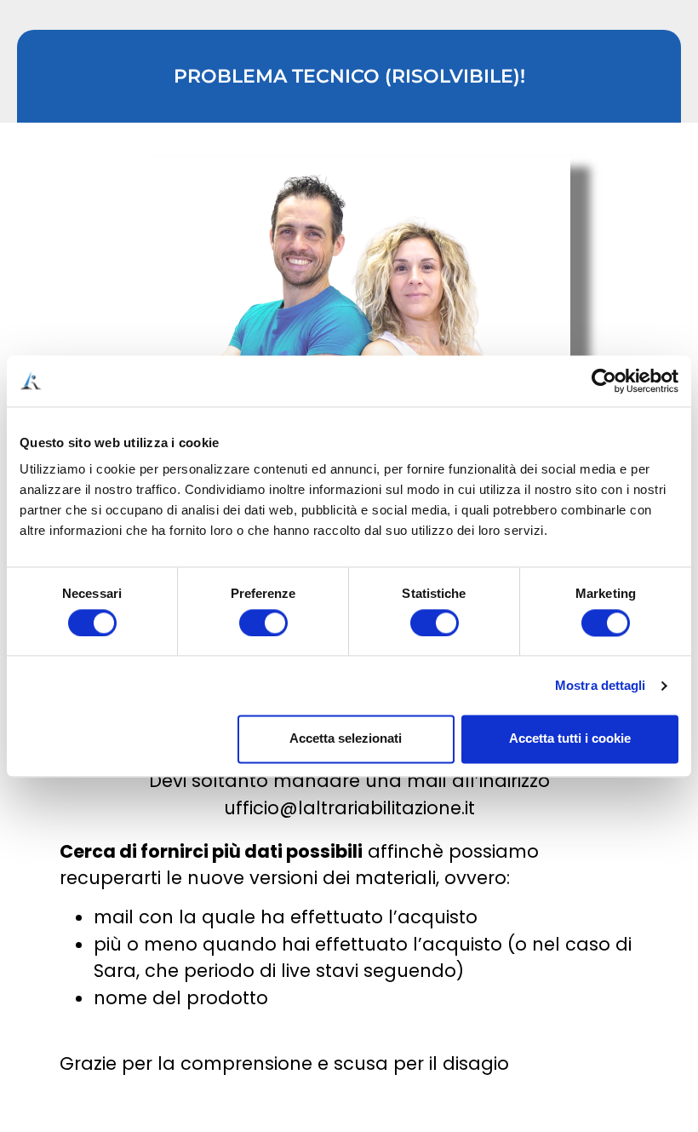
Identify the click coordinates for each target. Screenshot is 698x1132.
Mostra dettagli (600, 685)
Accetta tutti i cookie (570, 739)
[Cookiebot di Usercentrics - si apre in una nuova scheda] (603, 381)
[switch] (263, 622)
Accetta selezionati (345, 739)
